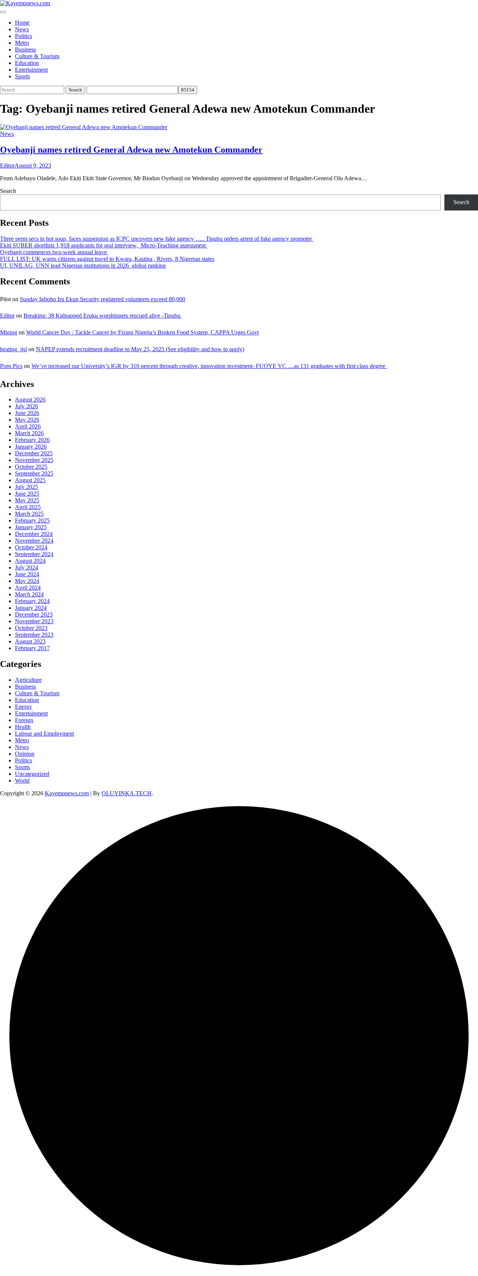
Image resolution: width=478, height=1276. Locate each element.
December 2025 (34, 453)
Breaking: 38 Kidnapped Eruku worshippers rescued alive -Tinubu (103, 315)
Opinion (24, 754)
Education (27, 63)
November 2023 (34, 621)
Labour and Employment (44, 733)
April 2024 (28, 587)
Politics (23, 36)
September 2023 (34, 634)
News (22, 29)
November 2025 (34, 460)
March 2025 (29, 514)
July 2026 (26, 406)
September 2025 (34, 473)
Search (8, 191)
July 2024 (26, 567)
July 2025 (26, 487)
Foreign (24, 720)
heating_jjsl (13, 349)
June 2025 (27, 493)
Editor (7, 165)
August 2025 (30, 480)
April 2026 (28, 426)
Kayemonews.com (67, 793)
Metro (22, 43)
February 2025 (32, 520)
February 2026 (32, 440)
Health (23, 727)
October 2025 (31, 467)
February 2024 (32, 601)
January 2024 (31, 608)
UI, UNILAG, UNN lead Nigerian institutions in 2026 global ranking (83, 265)
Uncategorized (32, 774)
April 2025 (28, 507)
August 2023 (30, 641)
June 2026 (27, 413)
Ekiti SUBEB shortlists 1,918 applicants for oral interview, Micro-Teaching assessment (103, 245)
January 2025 (31, 527)
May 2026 (27, 420)
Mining (8, 332)
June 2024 (27, 574)
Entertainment (31, 69)
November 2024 (34, 540)
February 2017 (32, 648)
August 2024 (30, 561)
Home (22, 22)
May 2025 (27, 500)
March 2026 (29, 433)
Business (25, 49)
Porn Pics (11, 366)
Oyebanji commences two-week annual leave (54, 252)
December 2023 (34, 614)
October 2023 (31, 628)
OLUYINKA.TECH (127, 793)
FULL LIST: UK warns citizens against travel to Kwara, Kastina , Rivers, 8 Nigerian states (107, 259)
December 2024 (34, 534)
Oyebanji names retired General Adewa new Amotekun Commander (131, 150)
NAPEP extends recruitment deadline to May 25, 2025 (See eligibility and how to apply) (140, 349)
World (22, 780)
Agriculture (28, 680)
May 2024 (27, 581)
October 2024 (31, 547)
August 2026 (30, 399)
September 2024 (34, 554)
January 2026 (31, 446)
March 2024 (29, 594)
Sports (22, 76)
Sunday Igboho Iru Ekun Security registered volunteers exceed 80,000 (102, 299)
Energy (23, 706)
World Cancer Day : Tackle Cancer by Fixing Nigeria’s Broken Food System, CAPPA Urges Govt (142, 332)
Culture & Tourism (37, 56)
